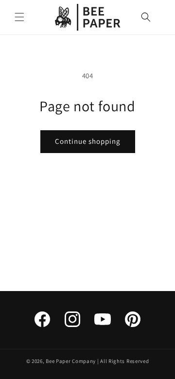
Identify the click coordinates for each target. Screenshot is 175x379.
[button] (19, 17)
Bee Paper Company (71, 361)
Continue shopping (88, 141)
